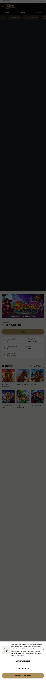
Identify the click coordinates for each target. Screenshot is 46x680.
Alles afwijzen (22, 668)
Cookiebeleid (19, 656)
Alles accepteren (23, 675)
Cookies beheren (23, 661)
